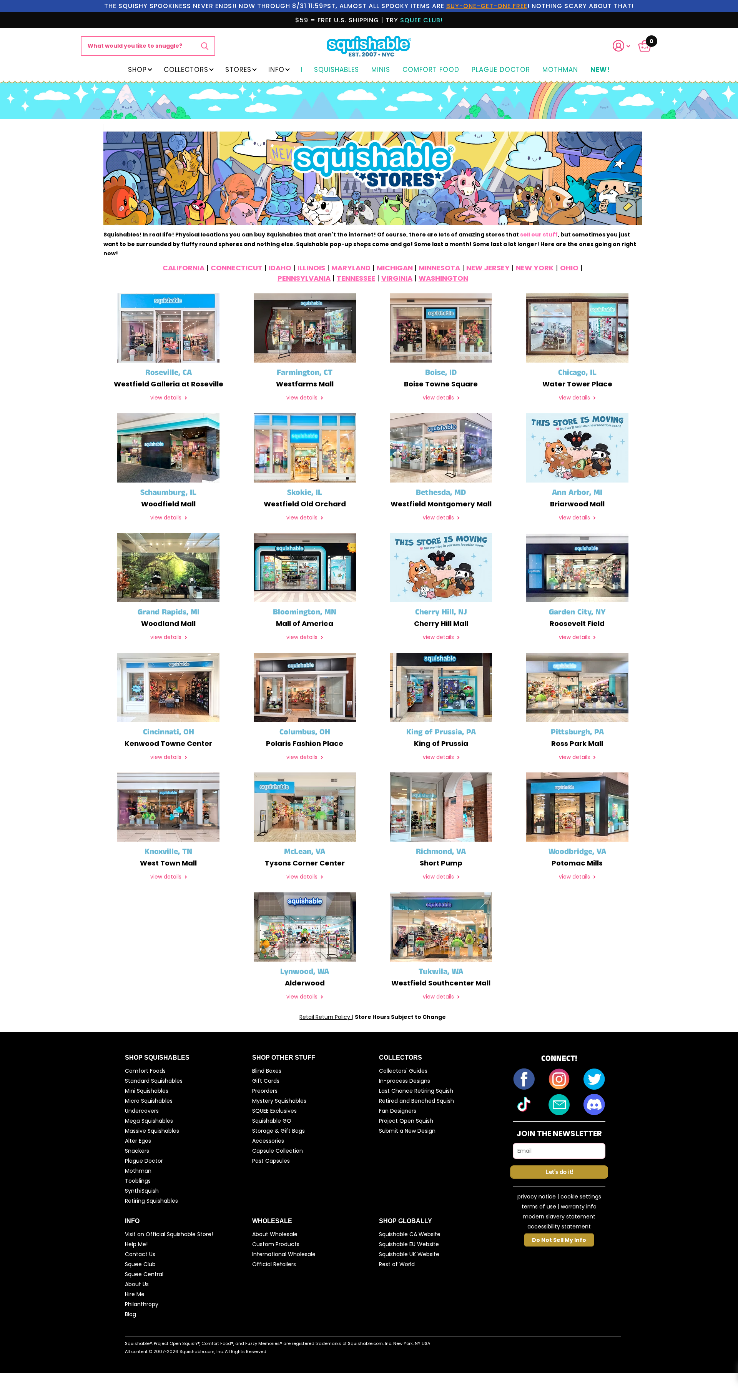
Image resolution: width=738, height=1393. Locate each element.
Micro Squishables (149, 1101)
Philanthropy (141, 1304)
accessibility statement (559, 1226)
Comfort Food (430, 70)
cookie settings (580, 1196)
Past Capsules (271, 1161)
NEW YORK (535, 268)
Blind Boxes (266, 1071)
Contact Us (140, 1254)
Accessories (268, 1141)
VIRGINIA (396, 278)
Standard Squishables (154, 1081)
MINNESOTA (439, 268)
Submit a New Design (407, 1131)
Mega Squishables (149, 1121)
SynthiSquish (142, 1191)
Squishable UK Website (409, 1254)
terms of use (539, 1206)
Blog (130, 1314)
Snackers (137, 1151)
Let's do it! (559, 1172)
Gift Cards (265, 1081)
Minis (380, 70)
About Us (137, 1284)
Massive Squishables (152, 1131)
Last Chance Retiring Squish (416, 1091)
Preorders (265, 1091)
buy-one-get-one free (486, 6)
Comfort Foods (145, 1071)
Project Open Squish (406, 1121)
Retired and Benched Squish (416, 1101)
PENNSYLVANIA (304, 278)
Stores (238, 69)
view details (166, 397)
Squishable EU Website (409, 1244)
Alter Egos (138, 1141)
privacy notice (536, 1196)
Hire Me (135, 1294)
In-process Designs (404, 1081)
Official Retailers (274, 1264)
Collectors (186, 69)
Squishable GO (271, 1121)
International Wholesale (284, 1254)
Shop (137, 69)
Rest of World (397, 1264)
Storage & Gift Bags (278, 1131)
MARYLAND (351, 268)
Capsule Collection (277, 1151)
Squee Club (140, 1264)
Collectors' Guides (403, 1071)
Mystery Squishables (279, 1101)
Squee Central (144, 1274)
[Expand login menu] (621, 46)
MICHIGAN (395, 268)
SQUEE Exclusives (274, 1111)
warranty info (579, 1206)
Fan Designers (397, 1111)
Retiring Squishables (151, 1201)
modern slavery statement (559, 1216)
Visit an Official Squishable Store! (169, 1234)
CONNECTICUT (237, 268)
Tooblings (138, 1181)
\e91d (204, 45)
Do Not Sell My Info (559, 1240)
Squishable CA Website (409, 1234)
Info (276, 69)
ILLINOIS (311, 268)
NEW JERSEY (488, 268)
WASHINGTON (443, 278)
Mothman (560, 70)
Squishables (336, 70)
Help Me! (136, 1244)
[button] (626, 46)
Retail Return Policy (325, 1017)
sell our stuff (539, 234)
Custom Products (275, 1244)
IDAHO (280, 268)
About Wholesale (275, 1234)
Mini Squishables (146, 1091)
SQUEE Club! (421, 20)
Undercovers (142, 1111)
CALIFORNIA (183, 268)
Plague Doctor (501, 70)
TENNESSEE (356, 278)
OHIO (569, 268)
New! (600, 70)
